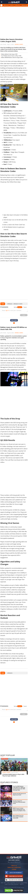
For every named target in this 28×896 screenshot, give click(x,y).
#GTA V (12, 5)
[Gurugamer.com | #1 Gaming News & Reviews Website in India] (14, 2)
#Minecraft (6, 5)
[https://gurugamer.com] (14, 857)
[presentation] (6, 303)
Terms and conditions (14, 867)
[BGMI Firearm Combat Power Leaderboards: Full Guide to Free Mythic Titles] (6, 810)
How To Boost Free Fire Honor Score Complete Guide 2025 (18, 817)
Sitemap (14, 869)
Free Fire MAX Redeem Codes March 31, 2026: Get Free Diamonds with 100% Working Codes (19, 788)
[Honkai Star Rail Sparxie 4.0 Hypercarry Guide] (6, 795)
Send (23, 315)
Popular (25, 307)
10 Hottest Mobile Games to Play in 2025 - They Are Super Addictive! (13, 775)
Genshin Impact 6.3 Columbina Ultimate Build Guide (19, 802)
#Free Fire (17, 5)
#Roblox (9, 304)
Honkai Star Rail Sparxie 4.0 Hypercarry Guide (19, 794)
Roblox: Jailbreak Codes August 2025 (9, 54)
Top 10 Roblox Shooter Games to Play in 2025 (11, 55)
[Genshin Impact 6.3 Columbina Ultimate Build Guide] (6, 803)
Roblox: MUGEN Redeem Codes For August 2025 (12, 57)
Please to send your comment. (11, 310)
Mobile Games (19, 44)
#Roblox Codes (18, 304)
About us (14, 865)
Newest (19, 307)
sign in (7, 310)
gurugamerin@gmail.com (14, 862)
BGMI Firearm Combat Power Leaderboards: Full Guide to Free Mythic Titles (19, 809)
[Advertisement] (14, 22)
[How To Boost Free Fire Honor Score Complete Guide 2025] (6, 817)
